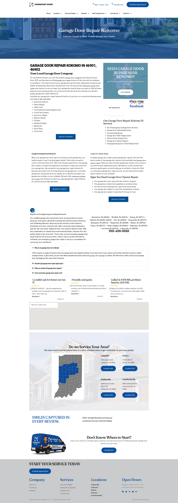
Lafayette (94, 487)
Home (48, 13)
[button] (89, 248)
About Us (126, 13)
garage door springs (97, 256)
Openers (84, 13)
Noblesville (95, 485)
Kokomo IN (62, 214)
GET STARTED (125, 92)
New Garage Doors (98, 13)
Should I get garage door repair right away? (49, 263)
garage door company (73, 78)
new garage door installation (40, 242)
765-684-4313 (118, 5)
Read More (35, 296)
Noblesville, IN (125, 228)
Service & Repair (70, 13)
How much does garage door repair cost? (48, 273)
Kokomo (94, 493)
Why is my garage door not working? (47, 248)
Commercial (114, 13)
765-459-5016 (45, 99)
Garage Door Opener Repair (99, 154)
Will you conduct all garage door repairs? (48, 268)
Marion (93, 490)
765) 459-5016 (77, 237)
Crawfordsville (96, 495)
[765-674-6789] (112, 4)
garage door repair (64, 80)
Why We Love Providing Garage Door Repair (44, 214)
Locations (56, 13)
